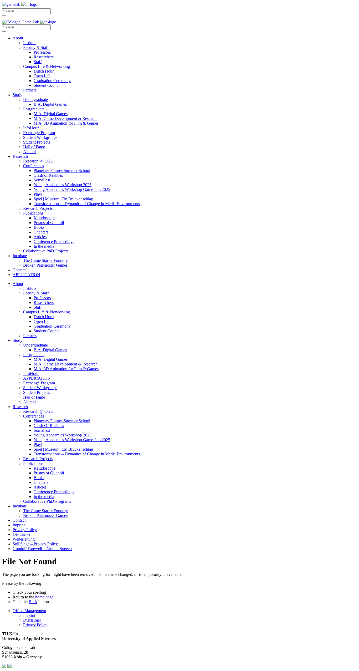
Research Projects (38, 208)
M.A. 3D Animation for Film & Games (66, 123)
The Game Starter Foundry (45, 260)
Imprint (19, 525)
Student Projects (36, 142)
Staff (38, 61)
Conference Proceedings (54, 241)
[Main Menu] (4, 7)
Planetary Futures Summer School (62, 170)
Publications (33, 213)
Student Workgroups (40, 137)
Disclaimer (21, 534)
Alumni (29, 151)
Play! (38, 194)
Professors (42, 52)
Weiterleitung (24, 539)
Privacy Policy (25, 529)
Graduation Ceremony (52, 80)
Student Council (47, 85)
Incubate (20, 255)
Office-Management (29, 610)
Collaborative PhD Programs (47, 501)
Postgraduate (33, 109)
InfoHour (31, 128)
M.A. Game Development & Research (66, 118)
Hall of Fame (34, 147)
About (18, 38)
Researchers (44, 57)
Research (20, 156)
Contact (19, 270)
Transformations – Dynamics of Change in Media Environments (87, 203)
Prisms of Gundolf (49, 222)
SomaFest (42, 180)
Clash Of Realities (49, 425)
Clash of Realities (48, 175)
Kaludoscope (44, 218)
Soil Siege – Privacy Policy (35, 544)
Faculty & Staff (36, 47)
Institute (29, 42)
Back (33, 601)
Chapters (41, 232)
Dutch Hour (44, 71)
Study (17, 95)
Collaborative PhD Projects (45, 251)
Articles (40, 237)
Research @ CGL (38, 161)
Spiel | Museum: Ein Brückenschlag (63, 199)
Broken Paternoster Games (45, 265)
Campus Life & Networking (46, 66)
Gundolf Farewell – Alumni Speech (42, 548)
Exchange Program (39, 132)
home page (44, 597)
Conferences (33, 166)
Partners (30, 90)
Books (39, 227)
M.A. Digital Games (51, 113)
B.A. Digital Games (50, 104)
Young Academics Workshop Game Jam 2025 (72, 189)
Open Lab (42, 76)
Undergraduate (35, 99)
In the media (44, 246)
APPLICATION (26, 274)
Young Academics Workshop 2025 (62, 184)
